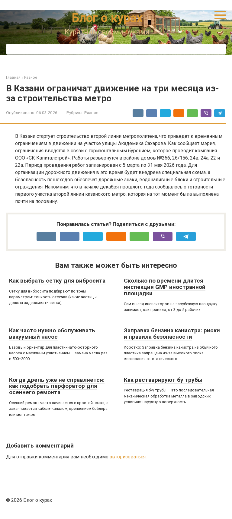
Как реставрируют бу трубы (163, 379)
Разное (91, 112)
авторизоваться (128, 457)
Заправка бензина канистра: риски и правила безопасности (172, 333)
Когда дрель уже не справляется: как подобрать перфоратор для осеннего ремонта (57, 386)
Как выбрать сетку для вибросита (57, 280)
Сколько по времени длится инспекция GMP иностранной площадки (164, 287)
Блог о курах (107, 18)
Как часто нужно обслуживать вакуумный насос (52, 333)
